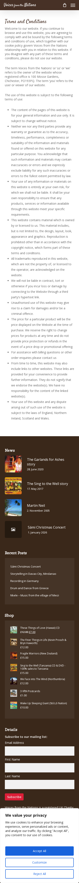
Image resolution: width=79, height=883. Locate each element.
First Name (12, 759)
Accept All (39, 851)
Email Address (14, 743)
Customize (39, 862)
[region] (39, 845)
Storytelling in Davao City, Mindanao (33, 574)
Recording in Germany (24, 581)
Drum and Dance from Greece (29, 588)
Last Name (12, 776)
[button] (73, 5)
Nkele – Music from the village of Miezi (34, 595)
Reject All (39, 874)
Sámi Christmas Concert (25, 566)
